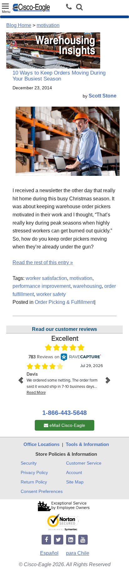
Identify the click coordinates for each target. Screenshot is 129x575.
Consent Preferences (42, 491)
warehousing (87, 286)
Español (49, 553)
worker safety (51, 294)
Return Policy (34, 481)
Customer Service (83, 463)
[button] (79, 7)
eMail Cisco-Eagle (66, 425)
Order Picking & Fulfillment (64, 302)
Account (74, 472)
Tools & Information (87, 444)
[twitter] (58, 540)
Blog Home (18, 25)
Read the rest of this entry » (43, 262)
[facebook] (46, 540)
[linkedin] (70, 540)
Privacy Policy (34, 472)
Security (29, 463)
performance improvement (41, 286)
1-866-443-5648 (64, 412)
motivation (48, 25)
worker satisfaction (46, 278)
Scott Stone (102, 95)
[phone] (70, 7)
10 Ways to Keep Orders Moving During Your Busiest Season (59, 76)
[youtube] (83, 540)
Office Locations (41, 444)
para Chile (77, 553)
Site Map (75, 481)
